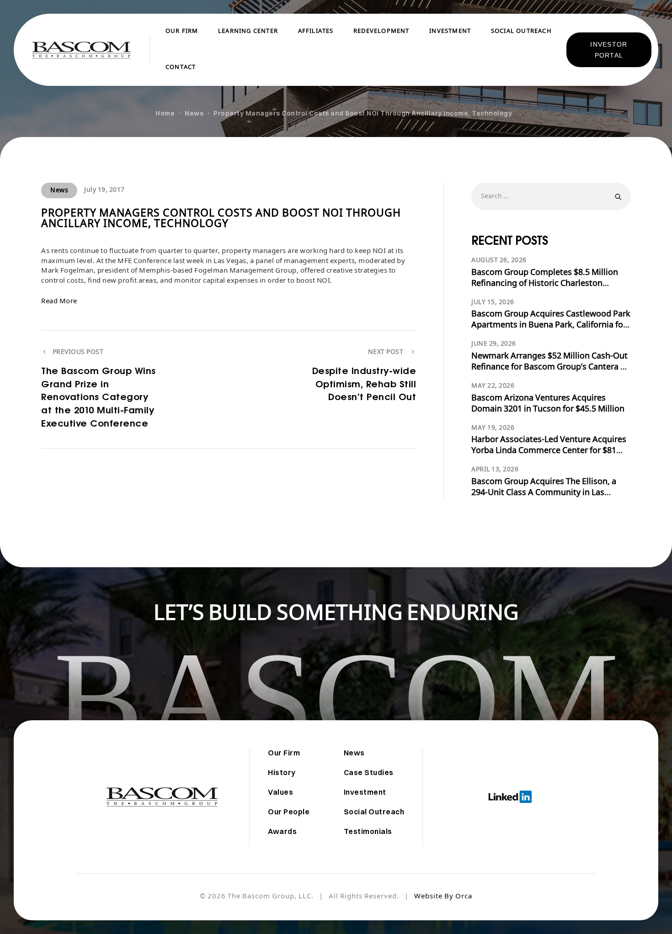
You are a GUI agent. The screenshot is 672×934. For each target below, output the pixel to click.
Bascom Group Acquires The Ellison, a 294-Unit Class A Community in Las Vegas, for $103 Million (543, 493)
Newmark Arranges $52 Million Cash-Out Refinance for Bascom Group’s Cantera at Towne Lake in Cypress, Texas (549, 367)
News (59, 190)
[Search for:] (551, 196)
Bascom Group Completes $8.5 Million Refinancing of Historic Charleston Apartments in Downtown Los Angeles (545, 284)
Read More (59, 301)
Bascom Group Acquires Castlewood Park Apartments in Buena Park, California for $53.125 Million (550, 325)
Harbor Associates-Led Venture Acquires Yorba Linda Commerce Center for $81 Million (548, 451)
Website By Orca (443, 897)
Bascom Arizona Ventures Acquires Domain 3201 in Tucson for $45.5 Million (547, 404)
